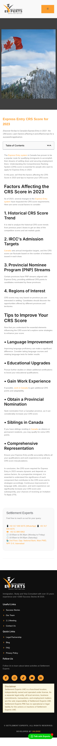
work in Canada (21, 388)
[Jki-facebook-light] (6, 678)
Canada (7, 250)
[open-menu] (47, 9)
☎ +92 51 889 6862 (15, 532)
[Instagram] (14, 678)
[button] (48, 145)
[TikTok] (23, 678)
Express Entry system (17, 155)
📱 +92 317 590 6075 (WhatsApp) (21, 526)
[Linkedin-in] (41, 678)
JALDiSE (36, 731)
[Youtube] (32, 678)
